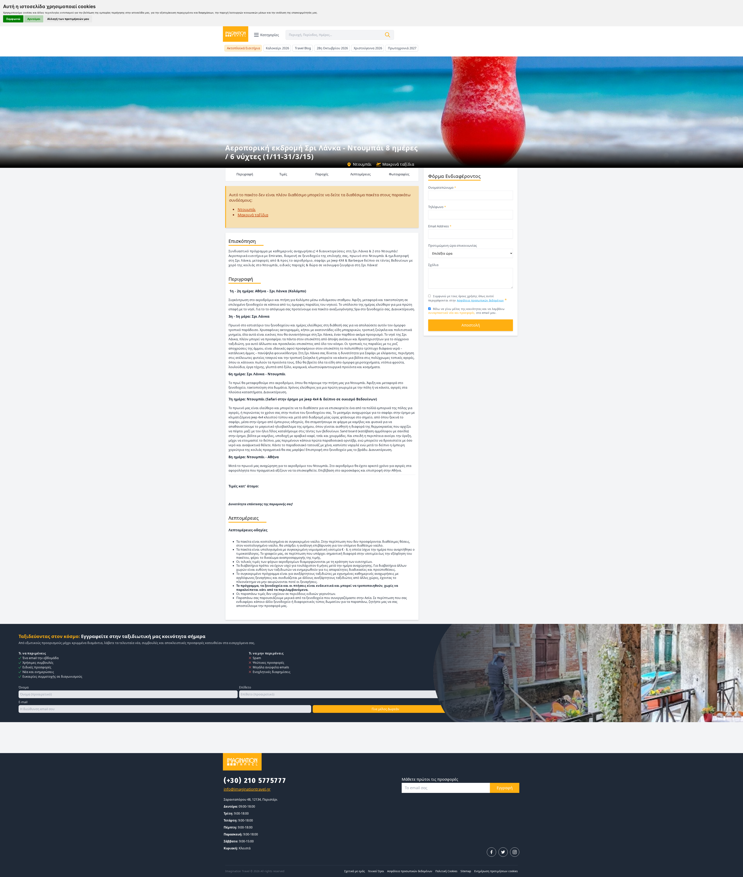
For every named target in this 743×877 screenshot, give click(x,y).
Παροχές (321, 174)
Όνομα (24, 687)
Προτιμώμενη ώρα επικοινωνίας (452, 245)
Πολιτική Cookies (446, 871)
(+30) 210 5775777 (255, 780)
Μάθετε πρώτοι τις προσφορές (430, 779)
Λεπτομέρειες (360, 174)
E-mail (23, 702)
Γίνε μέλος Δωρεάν (385, 709)
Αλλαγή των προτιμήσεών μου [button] (68, 18)
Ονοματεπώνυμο (442, 187)
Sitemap (466, 871)
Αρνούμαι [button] (33, 18)
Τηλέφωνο (437, 207)
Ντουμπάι (362, 164)
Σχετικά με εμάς (354, 871)
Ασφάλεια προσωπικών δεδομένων (480, 300)
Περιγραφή (244, 174)
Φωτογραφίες (399, 174)
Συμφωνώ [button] (13, 18)
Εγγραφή (505, 787)
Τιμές (283, 174)
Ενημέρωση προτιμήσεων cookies (496, 871)
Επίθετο (245, 687)
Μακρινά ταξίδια (398, 164)
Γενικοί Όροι (376, 871)
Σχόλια (433, 265)
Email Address (439, 226)
